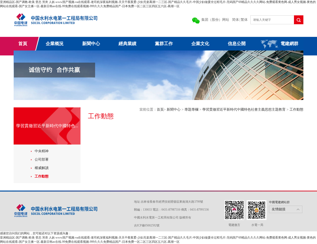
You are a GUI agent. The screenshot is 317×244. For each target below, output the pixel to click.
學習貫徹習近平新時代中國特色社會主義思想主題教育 (244, 109)
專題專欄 (192, 109)
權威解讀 (42, 168)
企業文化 (200, 43)
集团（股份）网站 (215, 20)
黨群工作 (164, 43)
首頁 (22, 43)
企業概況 (55, 43)
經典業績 (127, 43)
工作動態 (42, 176)
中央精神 (42, 151)
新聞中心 (91, 43)
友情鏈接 (279, 209)
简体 (235, 20)
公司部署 (42, 159)
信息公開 (237, 43)
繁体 (244, 20)
